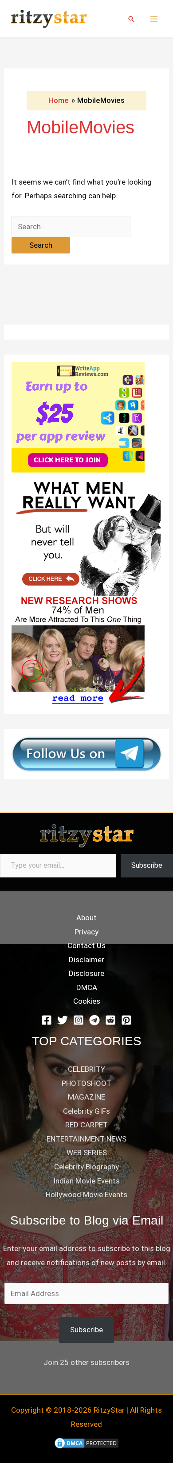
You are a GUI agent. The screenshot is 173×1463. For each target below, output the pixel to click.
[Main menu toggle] (154, 19)
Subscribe (146, 865)
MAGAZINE (86, 1097)
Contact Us (86, 945)
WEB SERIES (87, 1152)
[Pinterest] (126, 1020)
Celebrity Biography (86, 1166)
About (86, 917)
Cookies (86, 1001)
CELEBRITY (86, 1069)
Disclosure (86, 973)
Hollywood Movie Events (86, 1194)
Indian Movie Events (86, 1180)
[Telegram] (94, 1020)
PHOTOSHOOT (86, 1083)
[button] (131, 19)
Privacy (86, 931)
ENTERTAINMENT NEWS (86, 1138)
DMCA (86, 987)
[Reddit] (110, 1020)
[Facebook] (46, 1020)
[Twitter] (62, 1020)
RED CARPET (86, 1124)
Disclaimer (86, 959)
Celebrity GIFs (86, 1111)
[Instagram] (78, 1020)
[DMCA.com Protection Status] (86, 1442)
